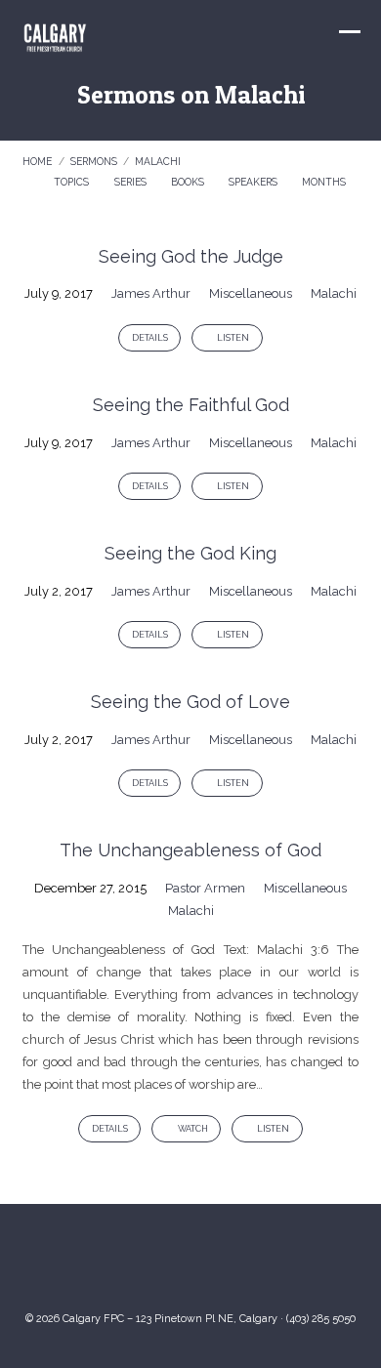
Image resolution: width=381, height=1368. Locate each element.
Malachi (158, 161)
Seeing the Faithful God (191, 404)
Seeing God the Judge (191, 256)
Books (189, 181)
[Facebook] (210, 1264)
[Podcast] (249, 1264)
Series (131, 181)
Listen (232, 338)
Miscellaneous (250, 293)
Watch (192, 1129)
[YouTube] (171, 1264)
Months (325, 181)
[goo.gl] (132, 1264)
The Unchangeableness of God (190, 850)
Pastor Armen (205, 888)
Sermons (93, 161)
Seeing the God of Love (190, 701)
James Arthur (150, 293)
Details (150, 338)
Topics (73, 181)
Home (37, 161)
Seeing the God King (190, 553)
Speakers (254, 181)
